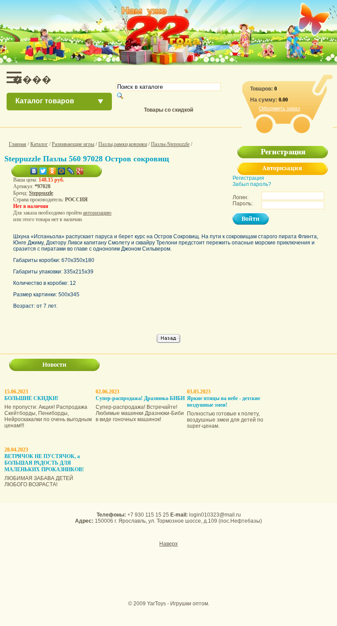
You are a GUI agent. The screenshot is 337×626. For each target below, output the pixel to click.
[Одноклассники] (52, 171)
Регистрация (248, 178)
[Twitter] (43, 171)
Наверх (168, 544)
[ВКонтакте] (34, 171)
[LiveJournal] (70, 171)
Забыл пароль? (252, 184)
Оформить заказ (279, 109)
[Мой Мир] (61, 171)
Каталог (39, 144)
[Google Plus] (80, 171)
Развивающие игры (73, 144)
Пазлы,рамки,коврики (122, 144)
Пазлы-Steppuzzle (170, 144)
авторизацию (97, 213)
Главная (17, 144)
